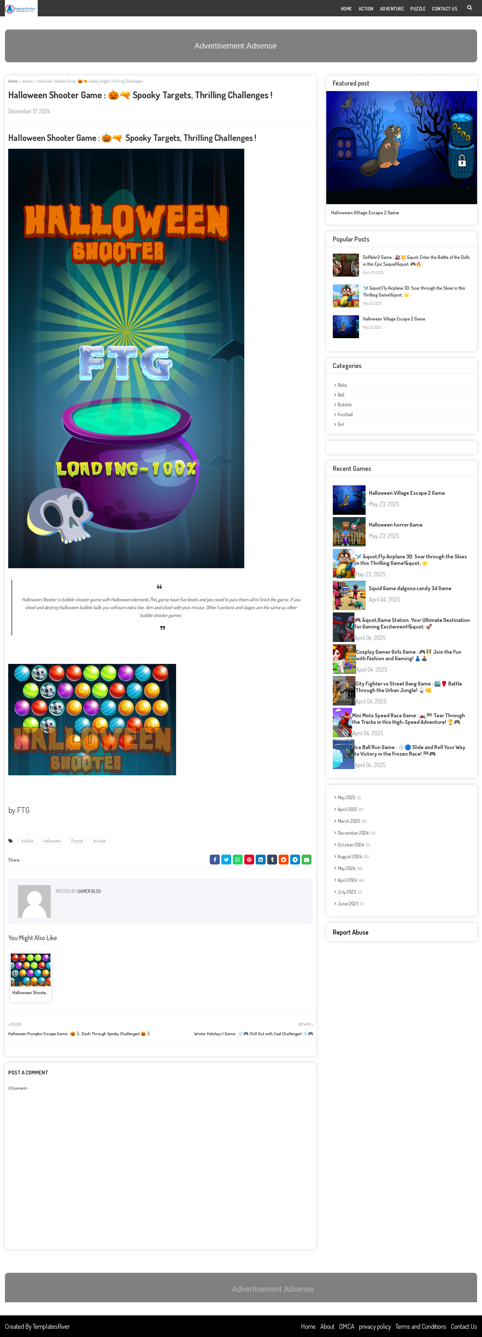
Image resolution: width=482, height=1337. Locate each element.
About (327, 1326)
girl (341, 424)
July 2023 (349, 892)
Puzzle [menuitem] (418, 8)
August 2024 (353, 856)
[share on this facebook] (215, 859)
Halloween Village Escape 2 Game (365, 212)
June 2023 (350, 904)
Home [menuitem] (346, 8)
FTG (23, 810)
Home (12, 81)
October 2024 (353, 845)
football (345, 414)
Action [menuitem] (366, 8)
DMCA (346, 1326)
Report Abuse (351, 932)
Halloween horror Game (396, 524)
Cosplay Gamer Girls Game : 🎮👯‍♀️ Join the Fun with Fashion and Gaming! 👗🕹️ (408, 655)
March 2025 (351, 821)
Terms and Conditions (420, 1326)
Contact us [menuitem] (444, 8)
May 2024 (349, 868)
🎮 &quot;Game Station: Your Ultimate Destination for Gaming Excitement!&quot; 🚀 (412, 623)
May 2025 (349, 797)
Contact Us (464, 1326)
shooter (27, 81)
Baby (342, 385)
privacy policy (375, 1326)
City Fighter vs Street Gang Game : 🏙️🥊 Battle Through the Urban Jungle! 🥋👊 (408, 686)
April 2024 (350, 880)
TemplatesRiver (51, 1326)
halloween (52, 840)
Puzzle (77, 840)
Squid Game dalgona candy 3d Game (410, 588)
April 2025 (350, 809)
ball (341, 395)
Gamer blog (88, 891)
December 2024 (356, 833)
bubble (27, 840)
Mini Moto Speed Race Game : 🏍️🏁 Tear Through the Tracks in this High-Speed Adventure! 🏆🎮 (408, 718)
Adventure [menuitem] (392, 8)
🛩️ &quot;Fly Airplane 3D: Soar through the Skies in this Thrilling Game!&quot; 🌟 (411, 559)
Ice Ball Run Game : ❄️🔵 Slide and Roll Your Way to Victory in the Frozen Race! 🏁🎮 (409, 750)
